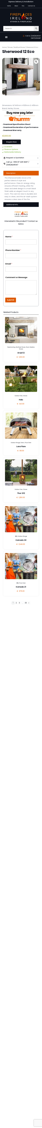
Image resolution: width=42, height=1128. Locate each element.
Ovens (22, 442)
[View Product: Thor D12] (21, 472)
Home (4, 47)
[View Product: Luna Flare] (21, 426)
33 (26, 603)
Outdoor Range (15, 442)
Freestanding (11, 347)
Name (9, 237)
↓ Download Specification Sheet (16, 124)
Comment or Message (16, 277)
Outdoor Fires (19, 396)
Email (8, 264)
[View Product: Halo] (21, 379)
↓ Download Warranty (11, 130)
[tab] (21, 173)
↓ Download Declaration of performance (20, 127)
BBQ (16, 536)
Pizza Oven (28, 442)
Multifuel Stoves (19, 47)
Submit (10, 300)
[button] (6, 37)
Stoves (10, 47)
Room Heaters (30, 347)
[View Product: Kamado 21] (21, 566)
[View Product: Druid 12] (21, 330)
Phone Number (13, 250)
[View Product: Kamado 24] (21, 519)
